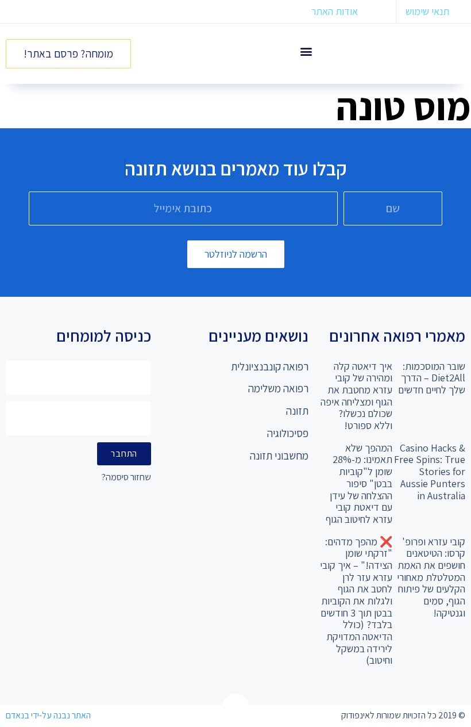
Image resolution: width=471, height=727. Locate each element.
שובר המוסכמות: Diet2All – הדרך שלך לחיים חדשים (431, 377)
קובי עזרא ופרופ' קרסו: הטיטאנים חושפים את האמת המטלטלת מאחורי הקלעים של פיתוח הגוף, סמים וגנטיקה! (431, 577)
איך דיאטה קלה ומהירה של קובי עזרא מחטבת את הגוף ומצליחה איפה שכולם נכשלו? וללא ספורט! (356, 395)
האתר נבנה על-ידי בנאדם (48, 715)
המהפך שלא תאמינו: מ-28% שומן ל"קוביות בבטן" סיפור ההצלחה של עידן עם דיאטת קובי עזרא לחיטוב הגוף (359, 483)
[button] (306, 50)
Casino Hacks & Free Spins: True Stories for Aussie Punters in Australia (429, 471)
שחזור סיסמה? (126, 477)
